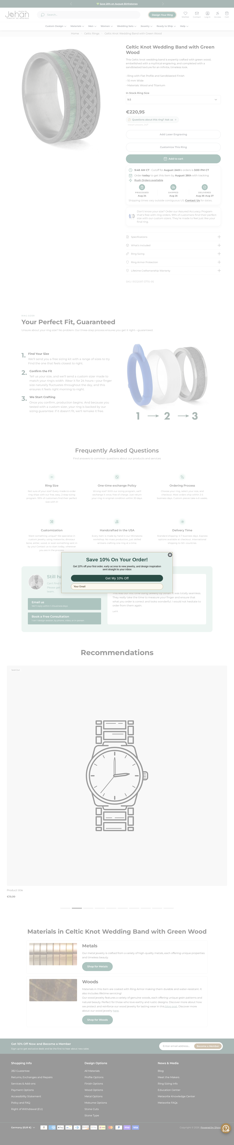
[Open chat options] (226, 1128)
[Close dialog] (170, 555)
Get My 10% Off (117, 578)
